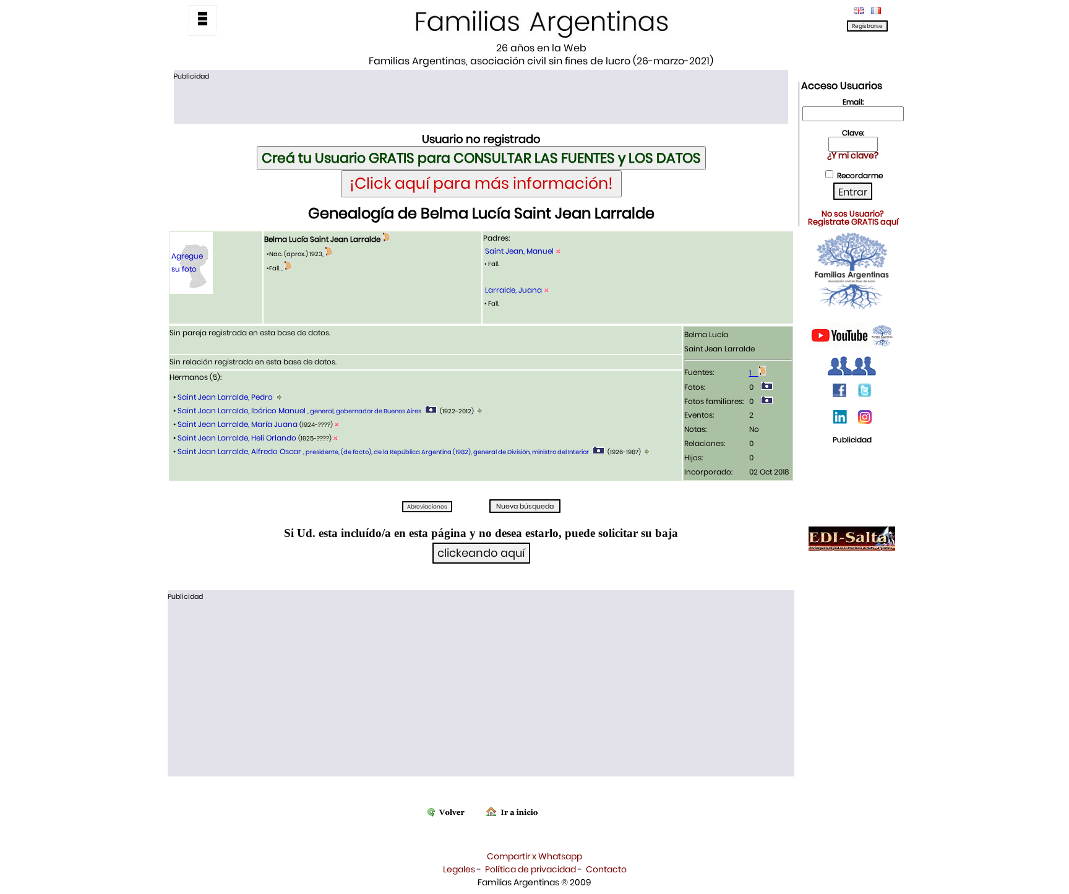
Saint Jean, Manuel (519, 251)
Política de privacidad (530, 869)
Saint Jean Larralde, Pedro (225, 397)
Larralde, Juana (513, 290)
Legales (459, 869)
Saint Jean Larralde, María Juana (237, 424)
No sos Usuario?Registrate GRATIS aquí (853, 218)
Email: (853, 102)
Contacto (606, 869)
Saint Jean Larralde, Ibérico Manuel (298, 410)
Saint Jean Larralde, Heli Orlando (237, 437)
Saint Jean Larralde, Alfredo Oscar (382, 451)
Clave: (853, 132)
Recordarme (860, 175)
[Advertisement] (480, 100)
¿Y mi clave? (852, 155)
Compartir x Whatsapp (534, 856)
